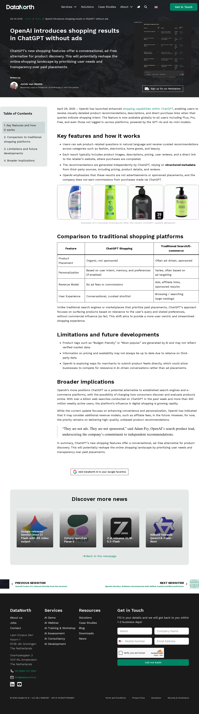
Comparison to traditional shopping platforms (22, 139)
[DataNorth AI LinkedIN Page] (12, 684)
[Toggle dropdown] (75, 6)
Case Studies (107, 6)
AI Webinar (51, 622)
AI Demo (50, 617)
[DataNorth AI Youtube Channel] (19, 684)
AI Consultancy (54, 638)
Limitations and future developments (20, 151)
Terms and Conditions (115, 698)
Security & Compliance (178, 698)
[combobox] (121, 641)
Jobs (13, 622)
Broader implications (21, 160)
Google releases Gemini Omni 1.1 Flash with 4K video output (35, 536)
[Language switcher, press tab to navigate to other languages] (156, 7)
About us (16, 617)
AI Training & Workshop (59, 628)
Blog (82, 628)
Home (28, 19)
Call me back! (153, 662)
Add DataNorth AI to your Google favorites (102, 471)
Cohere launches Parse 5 (75, 539)
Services (66, 6)
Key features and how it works (20, 127)
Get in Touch (183, 7)
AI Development (55, 643)
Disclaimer (156, 698)
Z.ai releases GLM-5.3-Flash (120, 539)
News (38, 19)
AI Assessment (54, 633)
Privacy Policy (138, 698)
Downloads (86, 633)
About (124, 6)
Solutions (87, 6)
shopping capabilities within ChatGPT (148, 108)
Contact (15, 628)
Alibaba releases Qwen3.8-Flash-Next (161, 538)
